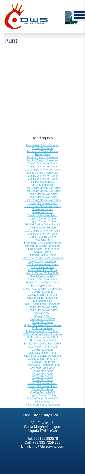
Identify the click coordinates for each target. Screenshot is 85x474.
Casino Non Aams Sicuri (42, 270)
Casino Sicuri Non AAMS (42, 294)
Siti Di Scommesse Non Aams (42, 303)
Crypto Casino (42, 252)
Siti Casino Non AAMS (42, 340)
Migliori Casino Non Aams (42, 157)
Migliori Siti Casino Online (42, 151)
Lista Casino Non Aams (42, 352)
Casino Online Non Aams (43, 163)
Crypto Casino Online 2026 (42, 273)
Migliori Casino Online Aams (42, 282)
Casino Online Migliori (42, 227)
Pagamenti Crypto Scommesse (42, 242)
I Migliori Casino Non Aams (43, 264)
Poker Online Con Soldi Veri (42, 331)
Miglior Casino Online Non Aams (42, 288)
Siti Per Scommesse (42, 181)
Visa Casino (42, 239)
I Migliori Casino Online (42, 255)
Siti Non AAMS (42, 313)
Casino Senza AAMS (42, 319)
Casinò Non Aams (42, 291)
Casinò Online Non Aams (43, 307)
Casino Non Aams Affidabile (42, 145)
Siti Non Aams (42, 401)
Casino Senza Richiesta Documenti (43, 258)
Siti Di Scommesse (42, 184)
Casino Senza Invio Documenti (42, 355)
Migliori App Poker (42, 328)
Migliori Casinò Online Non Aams (42, 334)
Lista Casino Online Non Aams (42, 169)
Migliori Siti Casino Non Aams (42, 245)
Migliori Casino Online (42, 218)
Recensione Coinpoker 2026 (43, 365)
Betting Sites (42, 154)
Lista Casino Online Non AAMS (42, 343)
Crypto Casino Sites (42, 267)
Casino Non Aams (42, 148)
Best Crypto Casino (42, 285)
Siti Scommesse (42, 300)
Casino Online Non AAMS (42, 297)
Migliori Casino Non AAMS (42, 337)
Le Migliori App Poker (42, 361)
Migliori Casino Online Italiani (42, 224)
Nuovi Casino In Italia (42, 276)
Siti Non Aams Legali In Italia (43, 249)
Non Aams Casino (42, 209)
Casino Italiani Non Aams (43, 215)
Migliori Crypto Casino (42, 261)
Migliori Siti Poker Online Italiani (42, 325)
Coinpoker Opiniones (42, 368)
